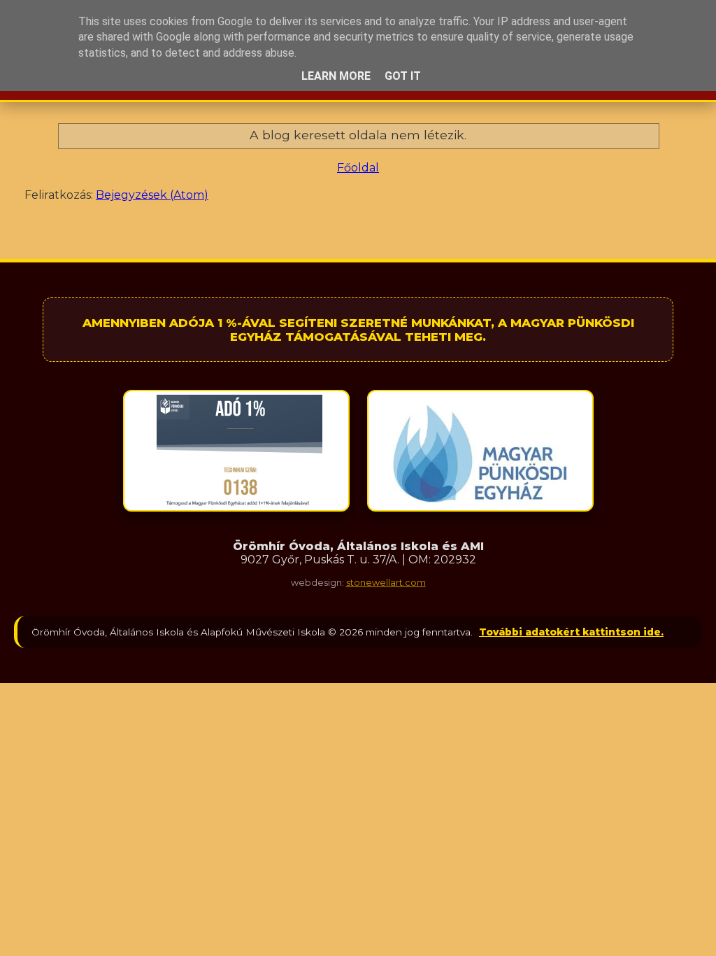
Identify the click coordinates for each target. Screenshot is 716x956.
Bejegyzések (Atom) (152, 195)
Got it (403, 76)
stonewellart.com (386, 582)
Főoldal (358, 167)
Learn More (336, 76)
